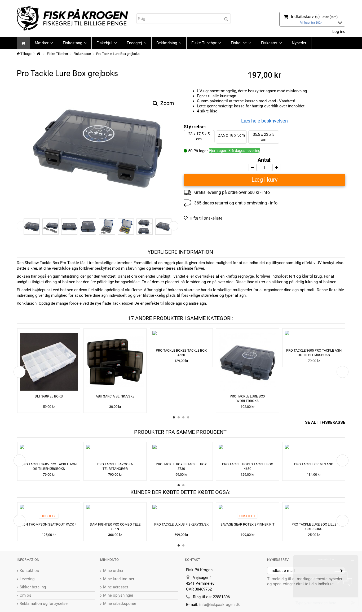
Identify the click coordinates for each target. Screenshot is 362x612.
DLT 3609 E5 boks (49, 396)
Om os (25, 595)
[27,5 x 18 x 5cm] (163, 226)
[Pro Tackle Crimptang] (314, 453)
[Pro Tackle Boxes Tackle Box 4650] (181, 339)
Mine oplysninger (118, 595)
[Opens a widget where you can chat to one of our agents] (325, 581)
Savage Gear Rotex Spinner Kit (247, 524)
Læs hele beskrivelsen (264, 121)
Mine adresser (115, 587)
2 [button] (179, 417)
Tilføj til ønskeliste (205, 218)
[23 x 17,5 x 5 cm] (97, 146)
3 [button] (183, 417)
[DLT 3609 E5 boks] (49, 362)
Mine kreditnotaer (118, 578)
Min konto (109, 560)
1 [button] (174, 417)
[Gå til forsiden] (38, 54)
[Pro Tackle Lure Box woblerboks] (247, 362)
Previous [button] (21, 225)
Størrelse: (195, 126)
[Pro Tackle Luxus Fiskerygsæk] (181, 513)
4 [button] (188, 417)
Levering (27, 578)
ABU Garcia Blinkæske (115, 396)
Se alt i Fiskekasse (325, 422)
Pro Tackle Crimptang (313, 464)
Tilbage (26, 54)
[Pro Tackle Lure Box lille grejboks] (314, 513)
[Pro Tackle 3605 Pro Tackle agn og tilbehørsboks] (314, 339)
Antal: (265, 160)
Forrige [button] (19, 150)
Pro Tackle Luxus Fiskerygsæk (181, 524)
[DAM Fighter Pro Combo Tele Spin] (115, 513)
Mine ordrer (113, 570)
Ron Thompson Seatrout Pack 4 (49, 524)
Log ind (338, 31)
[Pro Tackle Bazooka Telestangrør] (115, 453)
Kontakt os (29, 570)
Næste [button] (176, 150)
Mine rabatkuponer (119, 603)
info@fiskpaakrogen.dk (219, 604)
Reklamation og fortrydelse (44, 603)
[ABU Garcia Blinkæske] (115, 362)
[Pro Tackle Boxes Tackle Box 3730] (181, 453)
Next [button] (173, 225)
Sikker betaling (33, 587)
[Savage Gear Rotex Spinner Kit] (247, 513)
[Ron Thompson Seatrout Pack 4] (49, 513)
